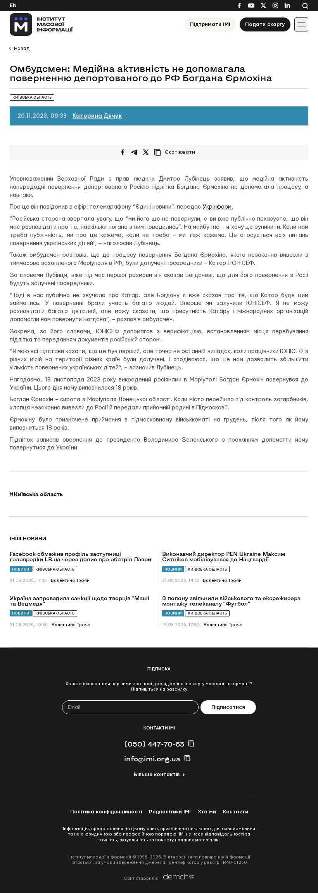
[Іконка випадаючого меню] (301, 24)
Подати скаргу (265, 24)
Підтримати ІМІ (210, 24)
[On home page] (41, 24)
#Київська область (36, 494)
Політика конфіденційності (106, 812)
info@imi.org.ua (152, 758)
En (13, 5)
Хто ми (207, 812)
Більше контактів (157, 774)
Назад (21, 48)
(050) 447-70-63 (154, 743)
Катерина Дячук (97, 116)
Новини (20, 569)
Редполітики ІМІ (170, 812)
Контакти (235, 812)
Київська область (54, 569)
